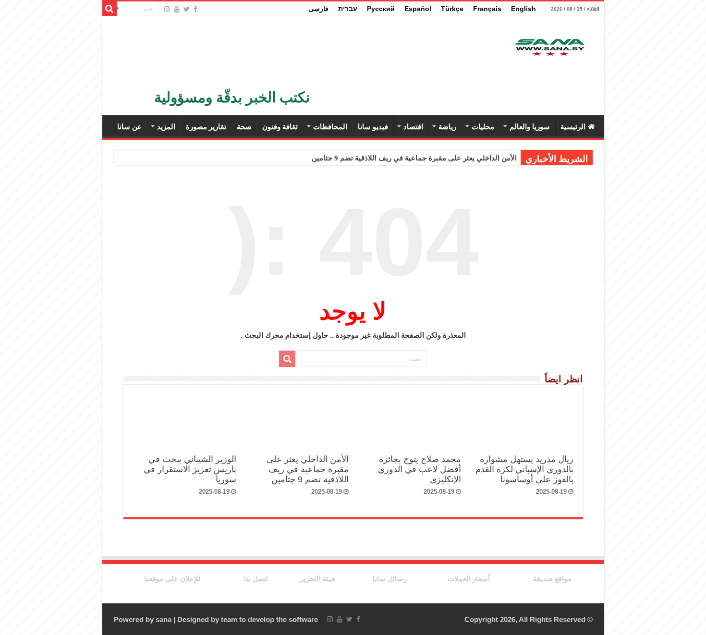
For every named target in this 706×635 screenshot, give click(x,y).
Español (417, 8)
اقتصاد (413, 126)
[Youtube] (177, 9)
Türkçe (452, 8)
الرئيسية (572, 126)
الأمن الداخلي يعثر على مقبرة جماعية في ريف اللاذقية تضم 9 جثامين (414, 158)
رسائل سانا (390, 578)
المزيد (166, 126)
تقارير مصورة (206, 126)
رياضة (447, 126)
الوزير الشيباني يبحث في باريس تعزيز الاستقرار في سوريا (190, 469)
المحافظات (330, 126)
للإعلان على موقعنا (172, 578)
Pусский (381, 8)
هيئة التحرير (317, 578)
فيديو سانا (373, 126)
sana (163, 619)
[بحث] (109, 8)
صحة (244, 126)
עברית (347, 8)
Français (487, 8)
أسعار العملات (469, 578)
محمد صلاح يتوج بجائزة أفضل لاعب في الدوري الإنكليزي (419, 469)
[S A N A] (549, 48)
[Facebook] (195, 9)
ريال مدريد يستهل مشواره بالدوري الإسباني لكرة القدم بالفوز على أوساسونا (524, 469)
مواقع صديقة (552, 578)
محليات (483, 126)
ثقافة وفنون (280, 126)
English (523, 8)
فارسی (318, 8)
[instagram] (167, 9)
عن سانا (129, 126)
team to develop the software (269, 619)
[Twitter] (187, 9)
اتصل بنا (256, 578)
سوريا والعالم (530, 126)
